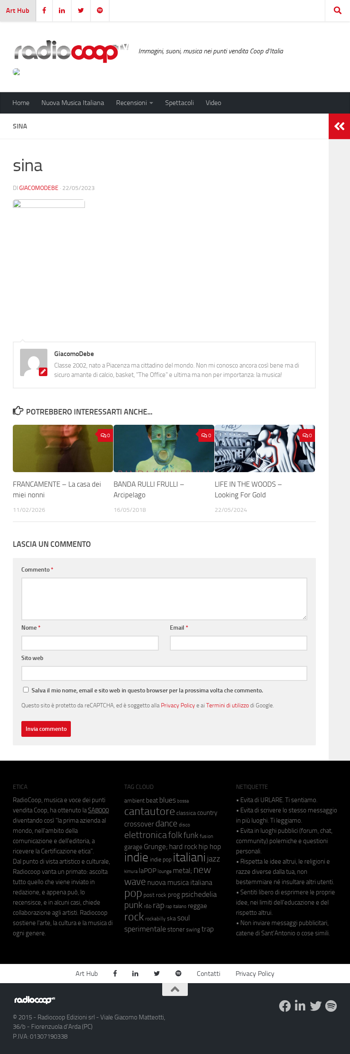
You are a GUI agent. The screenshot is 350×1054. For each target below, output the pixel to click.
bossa (183, 801)
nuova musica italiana (179, 882)
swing (193, 929)
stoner (176, 929)
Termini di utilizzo (227, 705)
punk (133, 905)
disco (184, 825)
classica (186, 813)
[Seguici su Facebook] (285, 1006)
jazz (213, 859)
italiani (189, 857)
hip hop (209, 846)
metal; (182, 871)
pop (133, 893)
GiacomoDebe (38, 188)
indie (136, 857)
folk (175, 835)
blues (167, 800)
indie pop (161, 859)
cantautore (149, 811)
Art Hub (17, 10)
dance (166, 823)
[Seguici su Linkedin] (300, 1006)
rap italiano (176, 906)
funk (191, 835)
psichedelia (199, 894)
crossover (139, 824)
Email (179, 627)
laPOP (147, 871)
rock (134, 916)
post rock (154, 894)
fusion (206, 836)
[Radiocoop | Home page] (71, 51)
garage (133, 847)
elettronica (145, 835)
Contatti (208, 973)
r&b (148, 906)
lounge (165, 871)
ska (171, 918)
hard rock (183, 847)
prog (174, 895)
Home (20, 103)
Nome (31, 627)
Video (213, 103)
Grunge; (156, 847)
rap (158, 905)
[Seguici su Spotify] (331, 1006)
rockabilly (155, 919)
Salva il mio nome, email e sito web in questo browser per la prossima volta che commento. (147, 690)
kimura (130, 871)
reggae (197, 906)
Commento (37, 569)
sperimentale (145, 929)
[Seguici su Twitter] (316, 1006)
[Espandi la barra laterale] (339, 126)
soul (183, 918)
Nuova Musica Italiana (72, 103)
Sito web (32, 658)
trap (207, 929)
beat (152, 800)
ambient (134, 800)
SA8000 (98, 810)
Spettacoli (179, 103)
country (207, 813)
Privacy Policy (178, 705)
